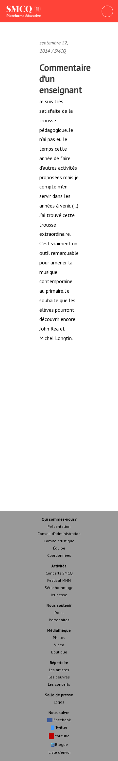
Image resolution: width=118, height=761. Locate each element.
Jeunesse (59, 594)
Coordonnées (59, 555)
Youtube (61, 735)
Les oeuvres (59, 677)
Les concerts (59, 684)
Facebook (61, 719)
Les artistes (59, 669)
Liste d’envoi (59, 752)
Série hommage (59, 587)
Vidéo (59, 644)
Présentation (59, 526)
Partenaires (59, 619)
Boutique (59, 652)
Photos (59, 637)
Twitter (60, 727)
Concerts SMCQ (59, 573)
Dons (59, 612)
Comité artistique (59, 540)
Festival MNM (59, 580)
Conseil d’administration (59, 533)
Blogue (61, 744)
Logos (59, 702)
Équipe (59, 548)
